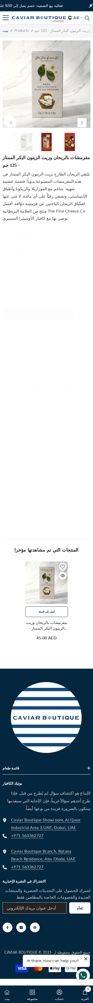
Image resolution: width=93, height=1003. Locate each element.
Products (21, 30)
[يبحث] (87, 18)
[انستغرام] (21, 927)
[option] (46, 84)
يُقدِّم (80, 908)
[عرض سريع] (63, 575)
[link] (71, 23)
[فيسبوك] (7, 927)
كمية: (7, 276)
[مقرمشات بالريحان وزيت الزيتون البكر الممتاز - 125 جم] (46, 583)
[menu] (6, 18)
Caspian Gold (24, 231)
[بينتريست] (35, 927)
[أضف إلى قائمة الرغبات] (63, 566)
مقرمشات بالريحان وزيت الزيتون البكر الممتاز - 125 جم (46, 625)
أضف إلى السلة (37, 315)
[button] (11, 122)
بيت (5, 30)
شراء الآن (46, 330)
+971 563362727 (27, 835)
